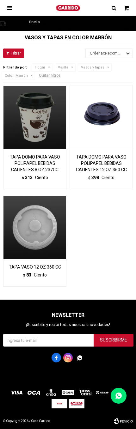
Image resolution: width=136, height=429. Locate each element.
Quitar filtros (50, 75)
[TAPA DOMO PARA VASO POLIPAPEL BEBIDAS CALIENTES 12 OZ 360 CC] (101, 117)
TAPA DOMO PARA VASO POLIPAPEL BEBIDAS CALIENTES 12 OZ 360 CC (101, 163)
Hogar (40, 67)
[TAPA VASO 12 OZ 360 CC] (34, 227)
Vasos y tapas (92, 67)
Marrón (16, 75)
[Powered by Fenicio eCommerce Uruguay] (123, 421)
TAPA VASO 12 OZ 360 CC (35, 267)
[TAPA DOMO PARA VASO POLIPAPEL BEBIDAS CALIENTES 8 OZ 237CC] (34, 117)
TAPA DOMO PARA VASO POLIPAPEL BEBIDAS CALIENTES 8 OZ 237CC (35, 163)
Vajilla (63, 67)
